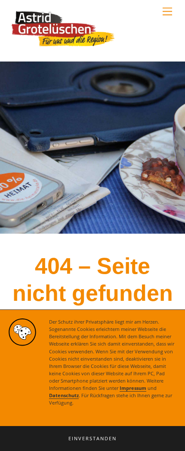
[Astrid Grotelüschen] (63, 45)
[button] (92, 438)
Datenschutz (64, 395)
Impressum (133, 388)
